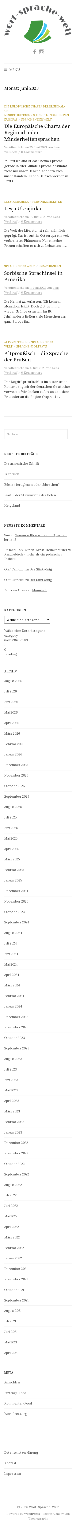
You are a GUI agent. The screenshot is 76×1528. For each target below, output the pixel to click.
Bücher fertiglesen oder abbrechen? (32, 485)
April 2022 (11, 1227)
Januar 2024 (13, 1006)
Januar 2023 (13, 1132)
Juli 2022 (10, 1195)
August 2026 (13, 681)
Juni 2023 (11, 1080)
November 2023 (16, 1027)
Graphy (58, 1514)
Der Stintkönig (41, 569)
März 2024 (12, 985)
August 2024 (13, 933)
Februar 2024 (14, 996)
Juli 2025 (10, 817)
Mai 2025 (11, 838)
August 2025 (13, 807)
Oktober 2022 (14, 1164)
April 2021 (11, 1353)
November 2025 (16, 775)
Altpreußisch (16, 342)
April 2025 (11, 849)
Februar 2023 (14, 1122)
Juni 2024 (11, 954)
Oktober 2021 (14, 1290)
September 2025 (16, 796)
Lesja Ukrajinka (16, 201)
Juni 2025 (11, 828)
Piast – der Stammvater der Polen (30, 495)
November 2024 (16, 901)
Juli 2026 (10, 691)
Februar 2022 (14, 1248)
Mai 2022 (11, 1216)
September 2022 (16, 1174)
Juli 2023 (10, 1069)
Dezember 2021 (15, 1269)
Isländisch (11, 474)
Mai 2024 (11, 964)
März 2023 (12, 1111)
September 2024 (16, 922)
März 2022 (12, 1237)
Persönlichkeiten (47, 201)
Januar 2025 (13, 880)
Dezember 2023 (16, 1017)
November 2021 (16, 1279)
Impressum (12, 1474)
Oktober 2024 (14, 912)
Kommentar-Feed (18, 1403)
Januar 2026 (13, 754)
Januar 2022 (13, 1258)
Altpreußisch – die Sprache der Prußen (36, 356)
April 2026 (11, 723)
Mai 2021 (10, 1342)
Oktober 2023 (14, 1038)
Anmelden (12, 1382)
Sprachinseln (50, 266)
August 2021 (12, 1311)
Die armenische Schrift (21, 463)
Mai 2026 (11, 712)
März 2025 (12, 859)
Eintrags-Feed (15, 1393)
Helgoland (12, 505)
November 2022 (16, 1153)
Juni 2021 (10, 1332)
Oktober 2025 (14, 786)
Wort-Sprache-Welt (44, 1507)
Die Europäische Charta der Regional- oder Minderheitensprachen (37, 132)
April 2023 (11, 1101)
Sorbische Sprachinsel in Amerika (33, 276)
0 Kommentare (31, 152)
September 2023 (16, 1048)
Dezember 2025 (16, 765)
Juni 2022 (11, 1206)
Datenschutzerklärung (21, 1452)
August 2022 (13, 1185)
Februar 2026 (14, 744)
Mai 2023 (11, 1090)
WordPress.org (15, 1414)
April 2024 (11, 975)
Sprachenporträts (31, 346)
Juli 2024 (10, 943)
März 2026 (12, 733)
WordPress (32, 1514)
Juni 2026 (11, 702)
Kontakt (10, 1463)
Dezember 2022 (16, 1143)
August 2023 (13, 1059)
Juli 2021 (10, 1321)
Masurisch (39, 590)
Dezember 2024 (16, 891)
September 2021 (16, 1300)
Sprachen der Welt (36, 119)
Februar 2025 (14, 870)
